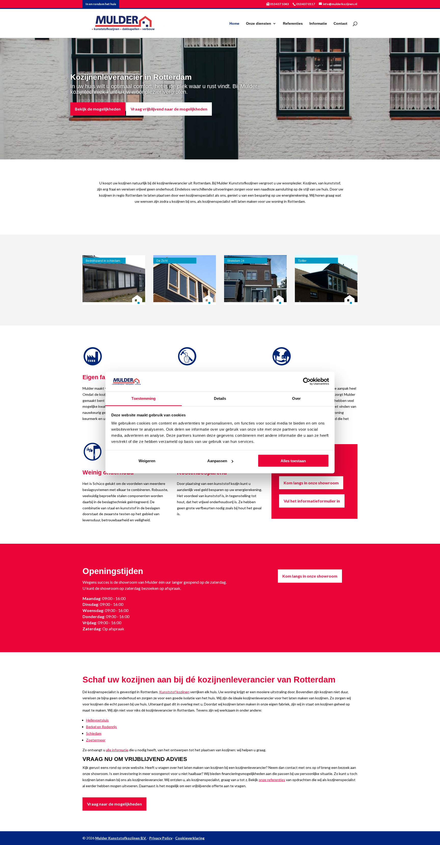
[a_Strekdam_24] (255, 303)
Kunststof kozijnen (174, 692)
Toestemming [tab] (143, 398)
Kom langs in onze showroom (311, 482)
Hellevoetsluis (97, 720)
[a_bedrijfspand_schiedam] (113, 303)
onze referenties (272, 780)
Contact (340, 23)
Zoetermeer (95, 740)
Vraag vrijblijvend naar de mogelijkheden (169, 108)
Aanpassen (217, 461)
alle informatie (117, 750)
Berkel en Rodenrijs (101, 727)
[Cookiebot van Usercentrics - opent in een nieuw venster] (306, 381)
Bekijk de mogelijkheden (98, 108)
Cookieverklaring (189, 838)
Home (234, 23)
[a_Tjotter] (326, 303)
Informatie (318, 23)
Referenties (293, 23)
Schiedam (93, 733)
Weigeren (147, 461)
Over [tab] (296, 398)
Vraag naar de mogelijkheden (114, 803)
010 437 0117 (305, 4)
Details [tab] (220, 398)
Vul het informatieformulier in (312, 500)
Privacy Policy (160, 838)
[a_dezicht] (184, 303)
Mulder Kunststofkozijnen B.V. (120, 838)
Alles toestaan (293, 461)
